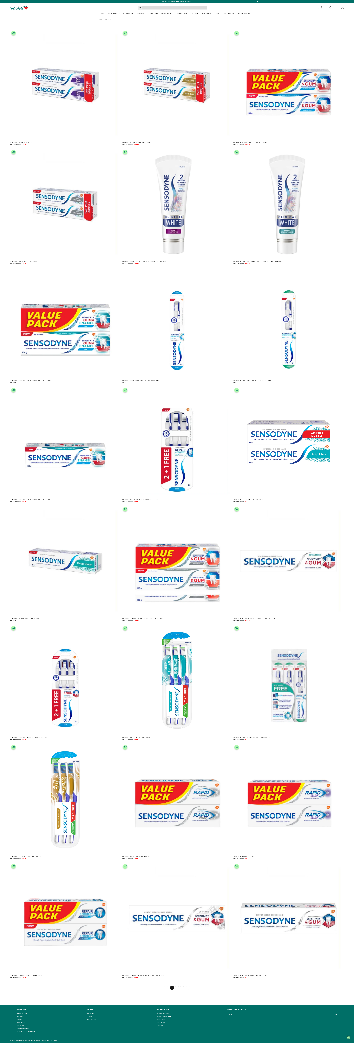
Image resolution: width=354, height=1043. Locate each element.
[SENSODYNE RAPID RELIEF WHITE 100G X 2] (177, 799)
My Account (90, 1013)
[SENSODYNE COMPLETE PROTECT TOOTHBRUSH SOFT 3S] (288, 680)
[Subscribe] (336, 1015)
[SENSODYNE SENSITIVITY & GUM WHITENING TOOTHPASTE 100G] (177, 918)
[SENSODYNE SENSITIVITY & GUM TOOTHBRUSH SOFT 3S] (65, 680)
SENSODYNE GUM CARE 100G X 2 (21, 142)
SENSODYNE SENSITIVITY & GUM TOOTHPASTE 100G (250, 975)
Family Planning (207, 13)
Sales (102, 13)
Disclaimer (160, 1025)
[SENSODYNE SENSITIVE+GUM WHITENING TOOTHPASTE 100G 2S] (177, 561)
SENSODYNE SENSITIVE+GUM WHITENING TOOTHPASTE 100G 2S (143, 618)
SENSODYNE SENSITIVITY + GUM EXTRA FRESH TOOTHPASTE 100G (254, 618)
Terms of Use (161, 1022)
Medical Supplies (167, 13)
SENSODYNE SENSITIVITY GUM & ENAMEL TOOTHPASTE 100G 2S (31, 380)
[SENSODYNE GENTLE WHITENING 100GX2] (65, 204)
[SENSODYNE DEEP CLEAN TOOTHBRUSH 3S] (177, 680)
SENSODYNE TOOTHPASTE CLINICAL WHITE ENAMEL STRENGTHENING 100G (257, 261)
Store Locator (21, 1022)
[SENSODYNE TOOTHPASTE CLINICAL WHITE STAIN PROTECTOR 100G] (177, 204)
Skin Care (194, 13)
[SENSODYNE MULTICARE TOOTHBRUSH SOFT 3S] (65, 799)
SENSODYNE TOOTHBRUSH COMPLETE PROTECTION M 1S (252, 380)
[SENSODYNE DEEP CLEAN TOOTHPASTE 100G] (65, 561)
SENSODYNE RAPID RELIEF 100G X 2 (245, 856)
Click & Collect (229, 13)
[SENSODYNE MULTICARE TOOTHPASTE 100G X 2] (177, 85)
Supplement (140, 13)
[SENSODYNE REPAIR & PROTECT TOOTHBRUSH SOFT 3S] (177, 442)
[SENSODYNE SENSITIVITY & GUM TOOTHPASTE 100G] (288, 918)
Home (100, 19)
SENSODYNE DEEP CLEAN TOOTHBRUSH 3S (136, 737)
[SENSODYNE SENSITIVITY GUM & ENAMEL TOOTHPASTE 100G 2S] (65, 323)
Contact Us (20, 1025)
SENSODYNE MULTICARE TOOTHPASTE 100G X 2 (137, 142)
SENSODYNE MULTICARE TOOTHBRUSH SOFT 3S (25, 856)
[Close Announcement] (257, 1)
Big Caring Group (22, 1013)
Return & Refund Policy (164, 1016)
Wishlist (89, 1016)
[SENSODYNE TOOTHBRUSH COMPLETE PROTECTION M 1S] (288, 323)
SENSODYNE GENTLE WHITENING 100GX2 (23, 261)
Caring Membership (23, 1028)
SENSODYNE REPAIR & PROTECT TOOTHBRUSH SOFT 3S (140, 499)
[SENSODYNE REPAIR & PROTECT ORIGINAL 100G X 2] (65, 918)
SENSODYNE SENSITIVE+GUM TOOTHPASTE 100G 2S (250, 142)
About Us (20, 1016)
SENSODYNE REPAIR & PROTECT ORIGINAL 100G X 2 (26, 975)
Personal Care (181, 13)
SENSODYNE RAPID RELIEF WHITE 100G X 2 (136, 856)
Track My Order (91, 1019)
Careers (19, 1019)
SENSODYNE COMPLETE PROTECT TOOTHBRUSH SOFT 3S (251, 737)
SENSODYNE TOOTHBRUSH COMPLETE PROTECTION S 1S (140, 380)
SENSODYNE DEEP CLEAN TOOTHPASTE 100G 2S (248, 499)
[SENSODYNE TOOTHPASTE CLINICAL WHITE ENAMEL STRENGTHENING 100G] (288, 204)
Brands (218, 13)
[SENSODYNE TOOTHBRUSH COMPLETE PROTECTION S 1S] (177, 323)
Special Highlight (113, 13)
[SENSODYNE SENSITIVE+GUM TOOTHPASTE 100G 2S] (288, 85)
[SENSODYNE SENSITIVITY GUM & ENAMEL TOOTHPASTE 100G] (65, 442)
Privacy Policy (161, 1019)
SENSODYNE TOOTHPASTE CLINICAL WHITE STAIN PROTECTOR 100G (144, 261)
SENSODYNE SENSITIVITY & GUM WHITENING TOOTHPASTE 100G (143, 975)
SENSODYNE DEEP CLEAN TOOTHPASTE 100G (24, 618)
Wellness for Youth (244, 13)
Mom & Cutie (127, 13)
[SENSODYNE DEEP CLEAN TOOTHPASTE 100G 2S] (288, 442)
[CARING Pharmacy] (19, 7)
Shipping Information (163, 1013)
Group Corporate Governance (26, 1031)
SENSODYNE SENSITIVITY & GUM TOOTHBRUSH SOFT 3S (28, 737)
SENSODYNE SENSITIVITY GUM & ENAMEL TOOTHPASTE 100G (30, 499)
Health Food (153, 13)
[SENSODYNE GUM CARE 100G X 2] (65, 85)
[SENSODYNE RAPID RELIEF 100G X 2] (288, 799)
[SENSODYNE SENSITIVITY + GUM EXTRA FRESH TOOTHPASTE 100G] (288, 561)
